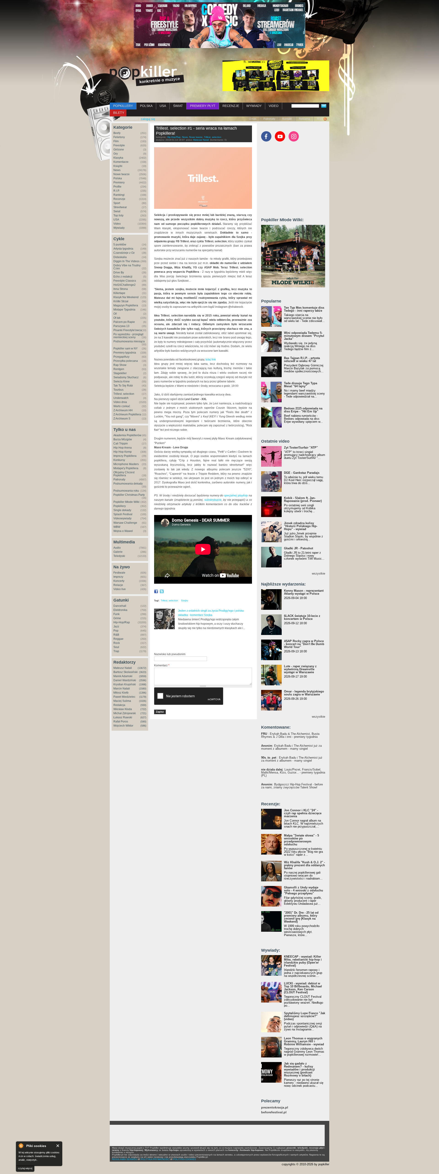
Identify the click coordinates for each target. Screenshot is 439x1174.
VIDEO (273, 106)
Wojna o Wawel (123, 531)
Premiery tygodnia (124, 352)
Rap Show (119, 365)
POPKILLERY (123, 106)
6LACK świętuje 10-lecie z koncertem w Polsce (302, 617)
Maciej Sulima (122, 701)
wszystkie (318, 573)
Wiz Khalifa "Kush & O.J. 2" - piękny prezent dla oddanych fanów (304, 865)
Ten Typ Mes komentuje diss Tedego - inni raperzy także (304, 309)
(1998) (142, 684)
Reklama (304, 118)
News (116, 170)
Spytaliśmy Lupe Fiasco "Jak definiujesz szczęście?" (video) (304, 1016)
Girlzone (118, 149)
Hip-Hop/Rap (121, 622)
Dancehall (119, 605)
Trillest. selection (123, 393)
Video (117, 223)
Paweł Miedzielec (124, 696)
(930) (143, 705)
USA (163, 106)
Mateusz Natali (122, 668)
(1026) (142, 701)
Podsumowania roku (126, 490)
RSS (320, 118)
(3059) (142, 676)
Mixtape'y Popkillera (125, 468)
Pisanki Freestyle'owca (127, 330)
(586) (143, 725)
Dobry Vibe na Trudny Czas (127, 267)
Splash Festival (122, 514)
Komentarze (120, 161)
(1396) (142, 692)
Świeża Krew (121, 381)
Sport (116, 203)
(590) (143, 721)
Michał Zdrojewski (124, 713)
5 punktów (119, 244)
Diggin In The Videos (126, 261)
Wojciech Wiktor (123, 725)
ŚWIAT (178, 106)
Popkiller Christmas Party (129, 494)
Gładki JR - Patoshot (298, 548)
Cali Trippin (120, 443)
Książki (117, 166)
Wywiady (119, 227)
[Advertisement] (207, 641)
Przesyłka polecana (125, 360)
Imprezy (118, 576)
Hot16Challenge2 (124, 284)
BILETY (118, 112)
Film (116, 141)
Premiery (119, 182)
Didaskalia (120, 257)
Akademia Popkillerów (127, 435)
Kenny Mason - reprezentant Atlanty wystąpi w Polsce (304, 592)
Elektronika (120, 610)
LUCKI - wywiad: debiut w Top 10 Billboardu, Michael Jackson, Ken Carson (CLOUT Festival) (303, 988)
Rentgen (118, 369)
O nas (252, 118)
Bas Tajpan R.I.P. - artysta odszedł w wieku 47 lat (302, 359)
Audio (117, 547)
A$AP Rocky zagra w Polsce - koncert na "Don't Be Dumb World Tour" (304, 644)
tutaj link (211, 359)
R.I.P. (116, 190)
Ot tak (116, 317)
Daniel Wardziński (124, 680)
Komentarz (161, 665)
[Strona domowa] (147, 75)
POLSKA (146, 106)
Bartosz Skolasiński (125, 672)
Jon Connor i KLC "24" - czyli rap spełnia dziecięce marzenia (302, 813)
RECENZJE (230, 106)
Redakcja (119, 705)
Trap (116, 651)
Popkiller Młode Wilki (126, 502)
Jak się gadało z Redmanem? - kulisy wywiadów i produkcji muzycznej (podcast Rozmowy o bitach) (299, 1069)
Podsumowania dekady (128, 483)
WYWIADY (254, 106)
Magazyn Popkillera (125, 305)
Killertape (119, 293)
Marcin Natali (121, 688)
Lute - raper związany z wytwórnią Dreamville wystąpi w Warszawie (300, 669)
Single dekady (122, 510)
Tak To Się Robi (123, 385)
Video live (119, 589)
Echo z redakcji (122, 276)
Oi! (115, 313)
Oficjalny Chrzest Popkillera (123, 474)
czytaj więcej (25, 1168)
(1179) (142, 696)
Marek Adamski (122, 676)
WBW (116, 526)
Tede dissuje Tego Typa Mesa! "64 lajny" (300, 384)
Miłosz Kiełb (120, 692)
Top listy (118, 215)
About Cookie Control (20, 1145)
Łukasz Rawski (122, 717)
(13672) (142, 668)
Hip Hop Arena (122, 447)
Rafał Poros (120, 721)
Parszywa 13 (121, 326)
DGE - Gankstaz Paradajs (301, 472)
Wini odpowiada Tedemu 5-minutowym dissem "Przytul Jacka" (304, 335)
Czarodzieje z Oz (124, 252)
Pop (115, 630)
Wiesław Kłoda (122, 709)
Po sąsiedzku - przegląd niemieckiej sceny (128, 336)
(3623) (142, 672)
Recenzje (119, 199)
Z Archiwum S (121, 418)
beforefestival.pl (273, 1112)
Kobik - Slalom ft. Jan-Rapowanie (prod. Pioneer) (303, 499)
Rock (116, 643)
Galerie (118, 551)
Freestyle (119, 145)
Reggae (118, 638)
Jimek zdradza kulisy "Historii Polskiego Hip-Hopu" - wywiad (300, 526)
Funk (116, 614)
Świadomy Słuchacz (126, 377)
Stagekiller (120, 373)
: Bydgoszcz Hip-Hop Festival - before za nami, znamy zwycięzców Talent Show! (292, 786)
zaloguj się (148, 119)
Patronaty (269, 118)
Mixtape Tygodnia (124, 309)
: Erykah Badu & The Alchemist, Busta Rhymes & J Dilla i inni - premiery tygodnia (290, 735)
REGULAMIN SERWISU (124, 1159)
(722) (143, 709)
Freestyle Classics (124, 280)
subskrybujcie (213, 499)
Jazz (116, 626)
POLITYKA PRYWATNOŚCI (155, 1159)
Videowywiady (122, 518)
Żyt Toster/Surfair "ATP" (301, 447)
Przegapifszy (121, 356)
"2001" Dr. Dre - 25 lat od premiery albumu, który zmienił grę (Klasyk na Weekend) (301, 917)
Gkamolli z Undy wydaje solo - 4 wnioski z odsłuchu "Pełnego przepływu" (303, 890)
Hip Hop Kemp (122, 451)
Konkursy (119, 460)
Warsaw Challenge (125, 522)
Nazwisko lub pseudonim (169, 654)
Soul (116, 647)
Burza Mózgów (122, 439)
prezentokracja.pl (274, 1107)
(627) (143, 717)
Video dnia (120, 402)
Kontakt (287, 118)
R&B (116, 634)
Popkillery (119, 506)
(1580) (142, 688)
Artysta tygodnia (123, 248)
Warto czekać (121, 406)
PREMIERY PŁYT (202, 106)
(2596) (142, 680)
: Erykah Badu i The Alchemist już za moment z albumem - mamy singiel (291, 747)
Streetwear (120, 207)
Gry (115, 153)
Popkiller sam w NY (125, 348)
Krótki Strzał (120, 301)
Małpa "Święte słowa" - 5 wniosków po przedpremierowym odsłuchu (301, 840)
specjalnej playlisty (236, 495)
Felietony (119, 137)
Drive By (118, 272)
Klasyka (118, 157)
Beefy (116, 133)
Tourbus (118, 389)
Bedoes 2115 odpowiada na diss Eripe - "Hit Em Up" (303, 410)
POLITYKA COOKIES (184, 1159)
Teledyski (119, 556)
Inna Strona (120, 289)
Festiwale (119, 572)
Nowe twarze (121, 174)
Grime (117, 618)
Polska (117, 178)
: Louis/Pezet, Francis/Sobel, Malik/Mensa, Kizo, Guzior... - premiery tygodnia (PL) (293, 772)
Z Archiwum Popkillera (127, 414)
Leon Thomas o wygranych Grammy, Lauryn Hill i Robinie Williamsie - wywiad (304, 1041)
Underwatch (120, 398)
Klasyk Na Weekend (126, 297)
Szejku (184, 600)
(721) (143, 713)
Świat (116, 211)
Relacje (118, 585)
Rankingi (119, 194)
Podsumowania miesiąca (129, 341)
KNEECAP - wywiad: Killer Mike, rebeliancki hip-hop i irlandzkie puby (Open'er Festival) (303, 961)
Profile (117, 186)
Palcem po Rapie (124, 322)
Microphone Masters (126, 464)
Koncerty (118, 581)
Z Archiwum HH (123, 410)
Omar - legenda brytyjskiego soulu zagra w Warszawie (304, 693)
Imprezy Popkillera (125, 456)
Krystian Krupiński (124, 684)
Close (57, 1145)
